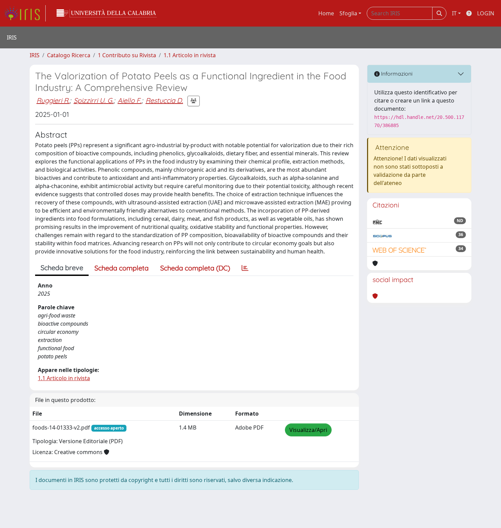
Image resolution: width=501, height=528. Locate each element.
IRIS (35, 55)
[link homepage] (25, 13)
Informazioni (396, 73)
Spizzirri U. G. (93, 100)
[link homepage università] (106, 13)
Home (326, 13)
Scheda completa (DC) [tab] (195, 268)
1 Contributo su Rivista (127, 55)
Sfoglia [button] (348, 13)
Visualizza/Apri (308, 430)
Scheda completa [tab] (121, 268)
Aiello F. (129, 100)
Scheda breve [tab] (62, 267)
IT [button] (454, 13)
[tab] (245, 268)
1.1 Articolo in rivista (190, 55)
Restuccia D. (164, 100)
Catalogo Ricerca (68, 55)
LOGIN (485, 13)
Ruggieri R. (53, 100)
